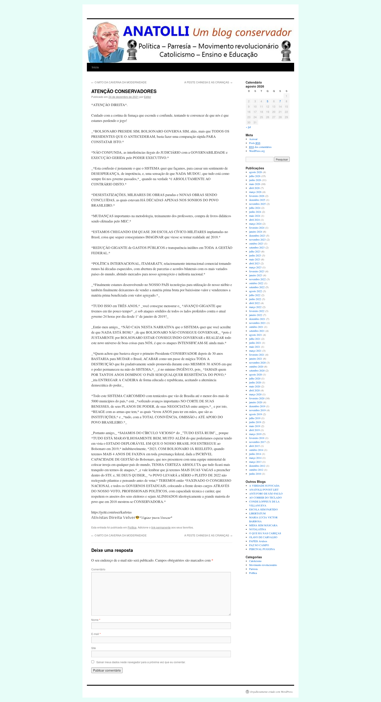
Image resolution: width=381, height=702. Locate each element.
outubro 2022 (256, 283)
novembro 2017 (257, 442)
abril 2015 (254, 446)
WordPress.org (257, 151)
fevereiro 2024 (256, 227)
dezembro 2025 (257, 200)
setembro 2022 (257, 287)
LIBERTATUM (257, 513)
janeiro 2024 (255, 231)
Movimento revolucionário (263, 565)
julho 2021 (254, 338)
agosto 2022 (255, 291)
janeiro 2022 (255, 315)
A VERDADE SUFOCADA (264, 485)
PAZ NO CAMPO (259, 545)
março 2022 (255, 307)
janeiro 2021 (255, 358)
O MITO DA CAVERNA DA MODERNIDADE (119, 82)
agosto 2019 (255, 414)
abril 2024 (254, 219)
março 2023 (255, 267)
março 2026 (255, 192)
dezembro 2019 (257, 406)
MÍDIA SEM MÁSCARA (263, 525)
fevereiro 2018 (256, 438)
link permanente (161, 527)
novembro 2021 (257, 323)
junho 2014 (255, 454)
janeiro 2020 (255, 402)
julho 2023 (254, 251)
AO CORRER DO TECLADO (265, 497)
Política (132, 527)
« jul (248, 127)
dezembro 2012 (257, 465)
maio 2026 (254, 184)
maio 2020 (254, 386)
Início (95, 67)
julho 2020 (254, 378)
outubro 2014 (256, 450)
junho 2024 (255, 211)
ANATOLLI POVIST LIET (263, 489)
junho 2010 (255, 473)
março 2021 (255, 350)
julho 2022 (254, 295)
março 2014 (255, 457)
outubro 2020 (256, 366)
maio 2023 (254, 259)
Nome (95, 620)
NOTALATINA (257, 529)
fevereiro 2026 (256, 196)
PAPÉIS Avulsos (258, 541)
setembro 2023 (257, 247)
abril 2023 (254, 263)
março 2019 (255, 434)
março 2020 (255, 394)
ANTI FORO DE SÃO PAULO (266, 493)
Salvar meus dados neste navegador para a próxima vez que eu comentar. (140, 662)
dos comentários (260, 147)
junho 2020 (255, 382)
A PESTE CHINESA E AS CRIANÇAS (208, 82)
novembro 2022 (257, 279)
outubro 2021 (256, 327)
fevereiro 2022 (256, 311)
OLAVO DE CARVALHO (263, 537)
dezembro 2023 (257, 235)
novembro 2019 (257, 410)
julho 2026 (254, 176)
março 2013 (255, 461)
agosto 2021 (255, 334)
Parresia (253, 569)
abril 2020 (254, 390)
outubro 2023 (256, 243)
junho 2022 (255, 299)
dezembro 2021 (257, 319)
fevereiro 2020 (256, 398)
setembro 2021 (257, 330)
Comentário (98, 569)
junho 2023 (255, 255)
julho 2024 (254, 207)
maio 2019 (254, 426)
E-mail (96, 634)
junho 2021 (255, 342)
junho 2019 (255, 422)
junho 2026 (255, 180)
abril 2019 (254, 430)
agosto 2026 (255, 172)
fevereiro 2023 (256, 271)
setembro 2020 (257, 370)
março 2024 (255, 223)
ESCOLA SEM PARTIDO (263, 509)
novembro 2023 (257, 239)
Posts (254, 143)
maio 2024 (254, 215)
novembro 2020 (257, 362)
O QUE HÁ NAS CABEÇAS (265, 533)
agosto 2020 (255, 374)
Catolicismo (255, 561)
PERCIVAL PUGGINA (262, 549)
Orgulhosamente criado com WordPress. (271, 691)
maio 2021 (254, 346)
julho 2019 (254, 418)
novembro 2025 (257, 203)
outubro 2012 (256, 469)
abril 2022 (254, 303)
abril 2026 (254, 188)
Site (93, 648)
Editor (147, 97)
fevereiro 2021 (256, 354)
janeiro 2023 (255, 275)
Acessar (253, 139)
